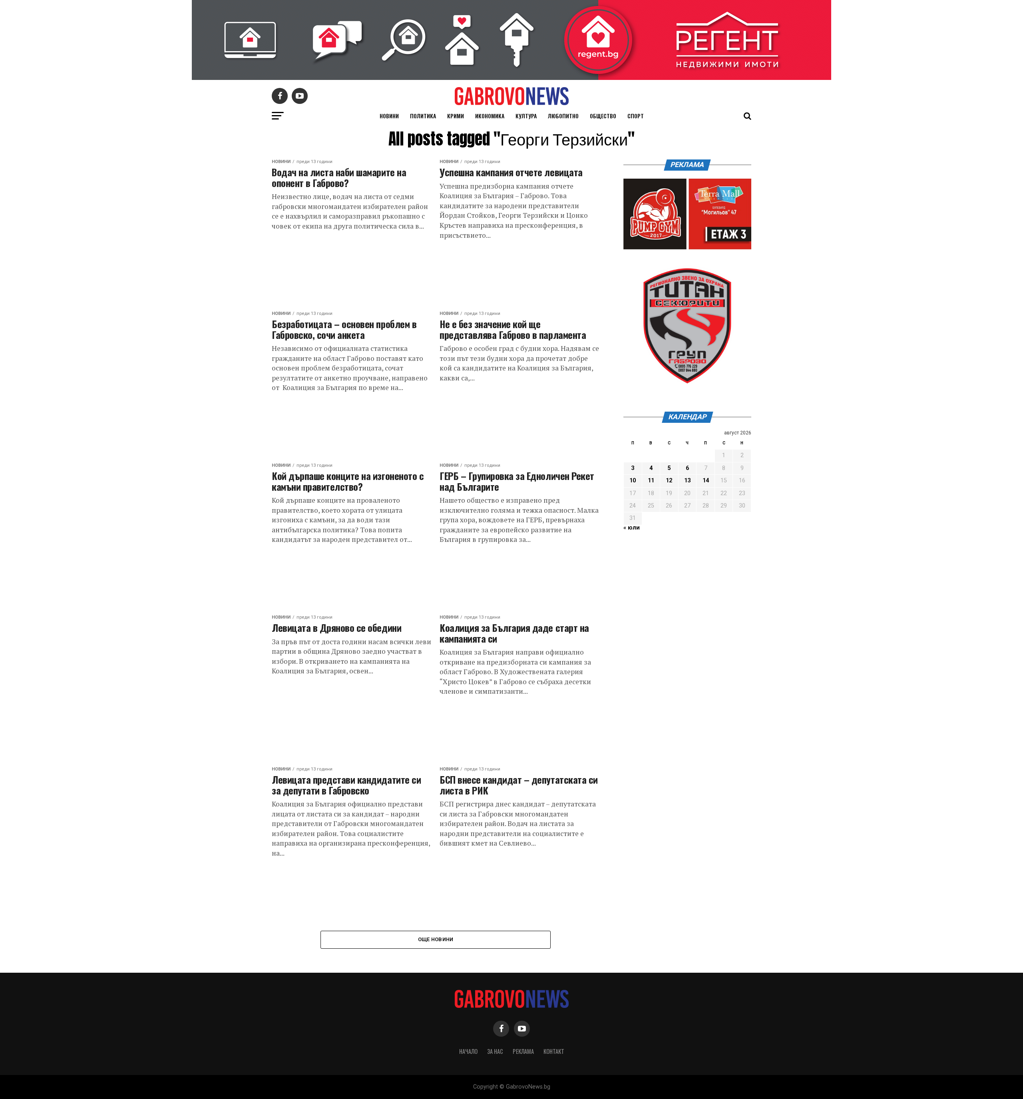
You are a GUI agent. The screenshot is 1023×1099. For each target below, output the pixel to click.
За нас (495, 1051)
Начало (468, 1051)
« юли (631, 527)
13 (687, 480)
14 (706, 480)
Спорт (635, 115)
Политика (423, 115)
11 (651, 480)
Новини (389, 115)
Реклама (523, 1051)
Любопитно (563, 115)
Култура (526, 115)
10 (632, 480)
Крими (455, 115)
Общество (603, 115)
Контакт (553, 1051)
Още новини (436, 939)
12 (669, 480)
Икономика (489, 115)
